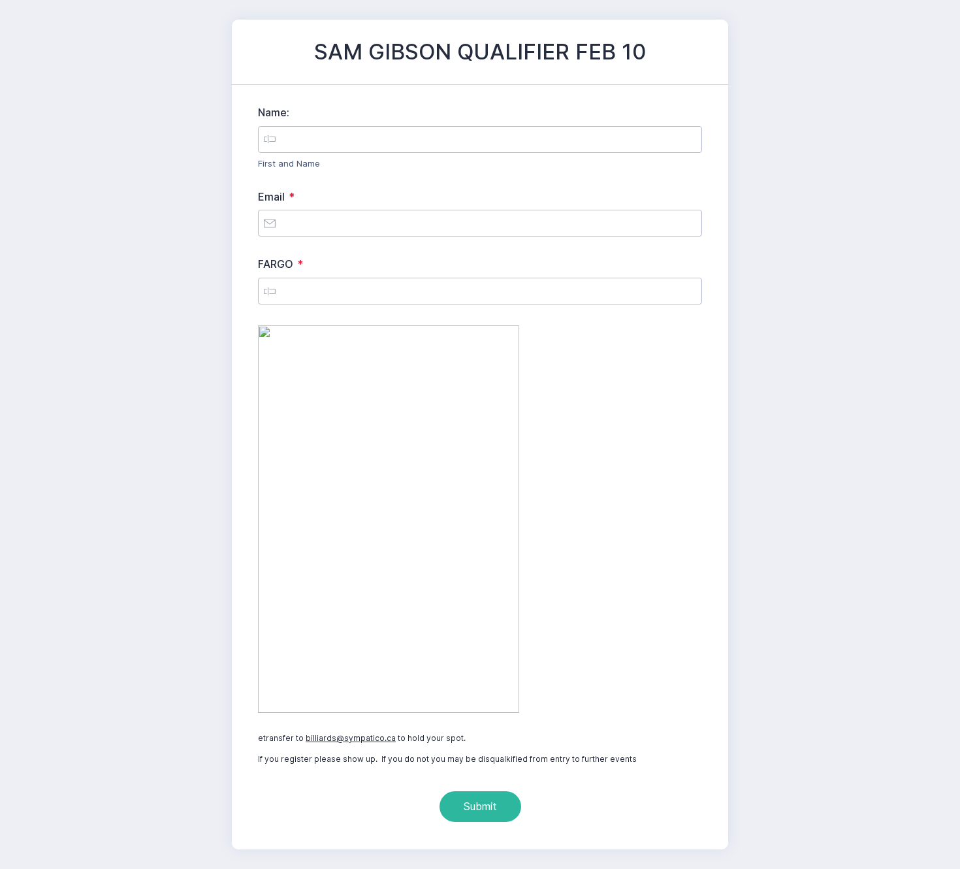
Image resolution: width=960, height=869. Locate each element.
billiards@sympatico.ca (351, 738)
